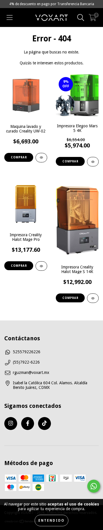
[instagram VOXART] (10, 423)
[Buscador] (80, 17)
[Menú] (9, 17)
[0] (92, 19)
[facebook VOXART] (27, 423)
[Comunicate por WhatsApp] (93, 486)
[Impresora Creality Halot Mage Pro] (41, 266)
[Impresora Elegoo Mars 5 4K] (93, 161)
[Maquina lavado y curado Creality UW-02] (41, 157)
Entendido (51, 521)
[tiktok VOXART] (44, 423)
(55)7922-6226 (26, 362)
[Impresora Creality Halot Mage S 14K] (93, 298)
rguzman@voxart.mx (31, 372)
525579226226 (26, 352)
